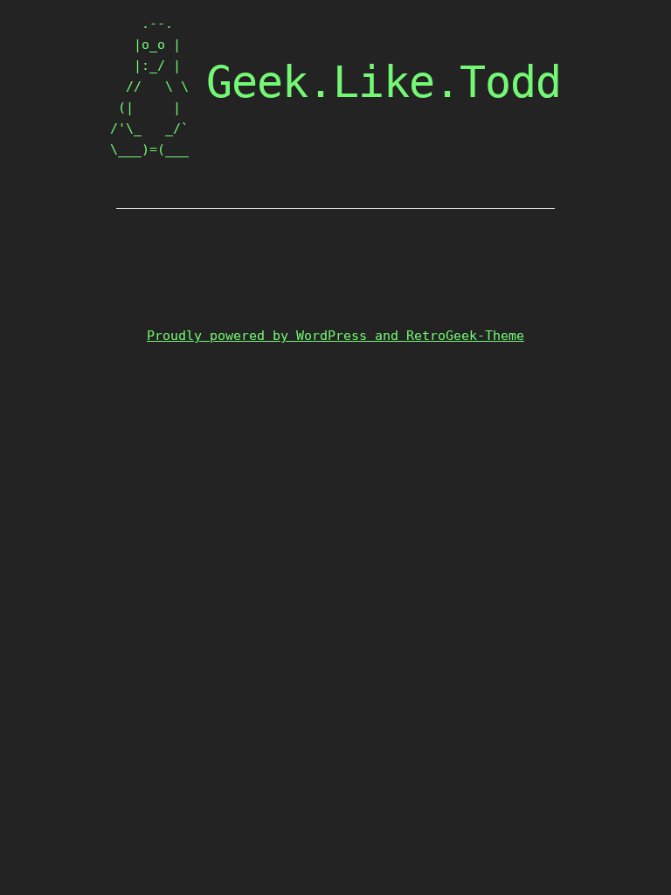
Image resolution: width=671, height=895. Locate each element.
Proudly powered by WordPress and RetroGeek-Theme (335, 335)
